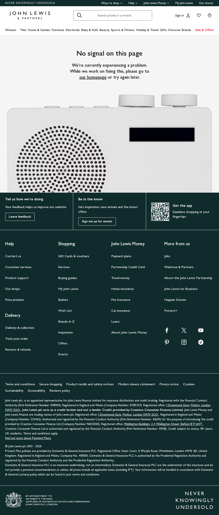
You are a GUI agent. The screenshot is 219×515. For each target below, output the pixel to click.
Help (131, 3)
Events (63, 354)
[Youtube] (200, 332)
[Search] (79, 15)
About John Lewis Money (129, 332)
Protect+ (170, 310)
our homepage (93, 77)
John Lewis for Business (181, 289)
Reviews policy (59, 390)
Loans (115, 321)
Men (23, 30)
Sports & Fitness (123, 30)
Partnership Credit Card (128, 267)
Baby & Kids (89, 30)
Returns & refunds (18, 349)
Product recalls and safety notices (90, 384)
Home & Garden (39, 30)
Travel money (120, 278)
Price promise (14, 300)
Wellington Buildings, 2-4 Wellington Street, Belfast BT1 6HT (163, 424)
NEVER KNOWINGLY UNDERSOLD (30, 2)
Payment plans (121, 256)
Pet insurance (120, 300)
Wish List (65, 310)
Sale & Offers (204, 30)
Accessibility (36, 390)
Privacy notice (169, 384)
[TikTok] (200, 344)
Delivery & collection (19, 328)
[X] (183, 332)
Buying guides (67, 278)
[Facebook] (166, 332)
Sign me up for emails (97, 221)
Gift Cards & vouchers (73, 256)
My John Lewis (184, 3)
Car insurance (120, 310)
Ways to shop (110, 3)
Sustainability (14, 390)
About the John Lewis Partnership (188, 278)
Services (64, 267)
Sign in (179, 15)
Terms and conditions (20, 384)
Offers (62, 343)
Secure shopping (50, 384)
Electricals (73, 30)
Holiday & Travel (147, 30)
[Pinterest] (166, 344)
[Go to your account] (188, 15)
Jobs (167, 256)
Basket (63, 300)
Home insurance (122, 289)
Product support (17, 278)
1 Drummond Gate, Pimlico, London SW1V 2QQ (128, 414)
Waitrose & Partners (179, 267)
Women (10, 30)
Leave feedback (20, 216)
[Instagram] (183, 344)
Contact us (13, 256)
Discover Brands (179, 30)
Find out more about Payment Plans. (28, 438)
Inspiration (65, 332)
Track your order (16, 338)
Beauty (104, 30)
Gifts (163, 30)
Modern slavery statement (136, 384)
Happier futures (175, 300)
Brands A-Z (66, 321)
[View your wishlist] (198, 15)
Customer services (18, 267)
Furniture (58, 30)
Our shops (12, 289)
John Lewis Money (155, 3)
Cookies (189, 384)
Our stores (206, 3)
